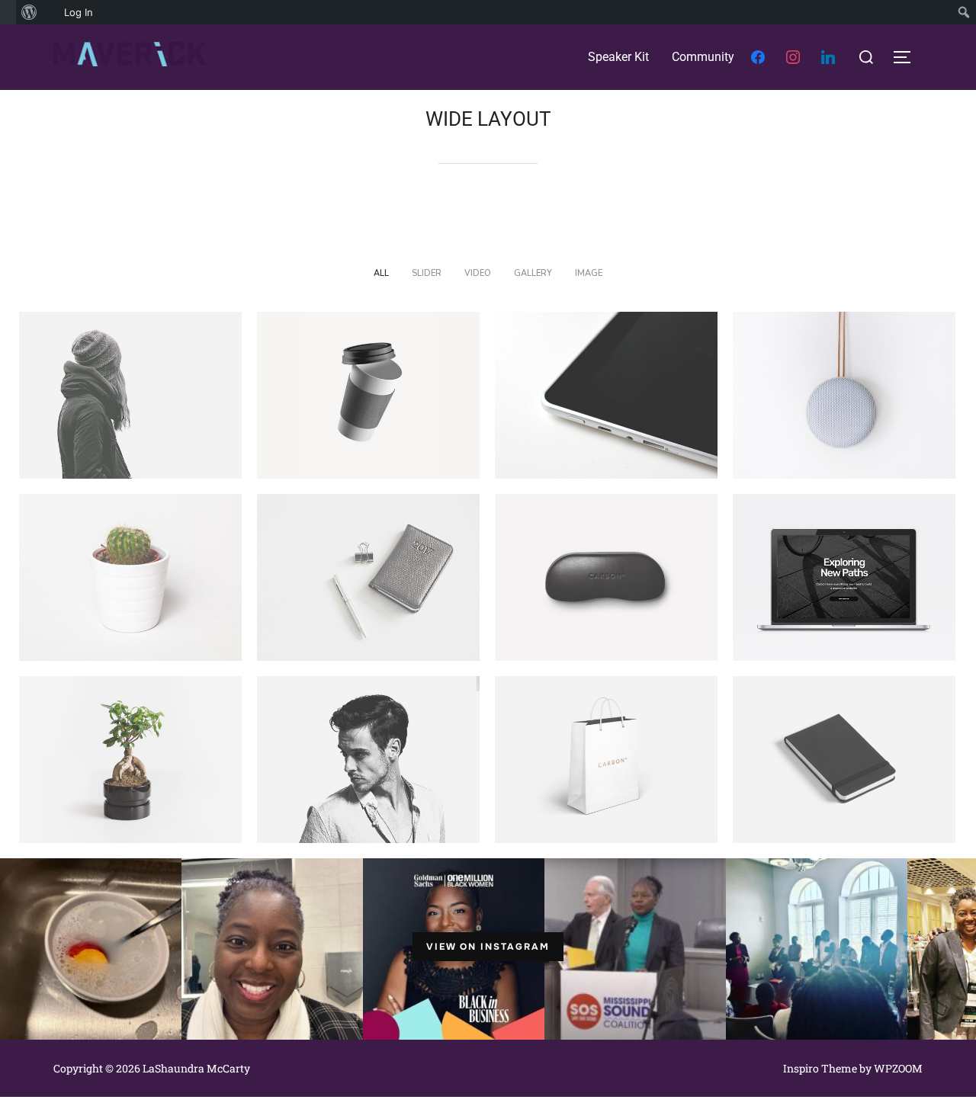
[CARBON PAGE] (844, 577)
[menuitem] (8, 12)
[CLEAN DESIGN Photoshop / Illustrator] (844, 395)
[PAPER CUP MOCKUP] (368, 395)
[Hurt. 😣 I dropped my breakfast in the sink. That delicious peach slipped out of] (91, 946)
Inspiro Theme (820, 1068)
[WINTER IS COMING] (130, 395)
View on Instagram (488, 947)
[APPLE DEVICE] (606, 395)
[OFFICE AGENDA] (368, 577)
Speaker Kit (618, 57)
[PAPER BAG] (606, 759)
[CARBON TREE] (130, 759)
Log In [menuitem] (78, 12)
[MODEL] (368, 759)
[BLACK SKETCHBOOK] (844, 759)
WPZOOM (898, 1068)
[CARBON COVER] (606, 577)
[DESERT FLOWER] (130, 577)
